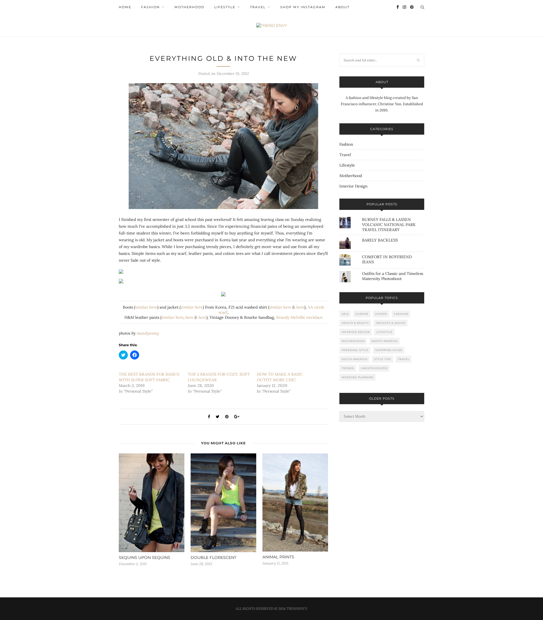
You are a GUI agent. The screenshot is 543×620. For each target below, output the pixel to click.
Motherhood (189, 7)
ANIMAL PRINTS (278, 556)
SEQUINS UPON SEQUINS (144, 557)
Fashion (150, 7)
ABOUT (342, 7)
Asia (345, 313)
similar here (146, 307)
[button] (223, 146)
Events (381, 313)
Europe (362, 313)
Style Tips (382, 359)
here (300, 307)
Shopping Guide (388, 350)
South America (354, 359)
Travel (258, 7)
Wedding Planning (358, 377)
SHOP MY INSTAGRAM (303, 7)
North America (385, 341)
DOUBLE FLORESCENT (213, 557)
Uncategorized (374, 368)
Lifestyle (224, 7)
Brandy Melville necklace (299, 317)
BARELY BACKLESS (380, 240)
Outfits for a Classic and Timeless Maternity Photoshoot (392, 276)
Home (125, 7)
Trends (348, 368)
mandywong (148, 333)
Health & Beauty (355, 322)
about (382, 82)
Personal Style (355, 350)
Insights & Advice (391, 322)
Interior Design (353, 186)
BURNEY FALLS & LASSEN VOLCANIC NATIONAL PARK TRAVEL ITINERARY (389, 224)
